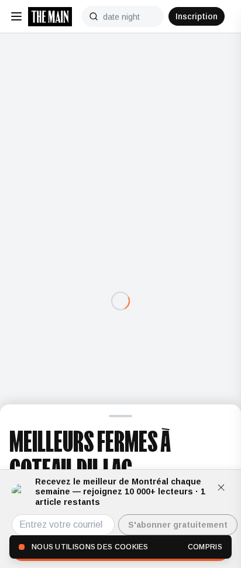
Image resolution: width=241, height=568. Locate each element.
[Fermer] (221, 487)
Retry (120, 325)
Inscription (196, 16)
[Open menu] (16, 16)
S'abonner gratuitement (178, 524)
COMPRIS (205, 547)
